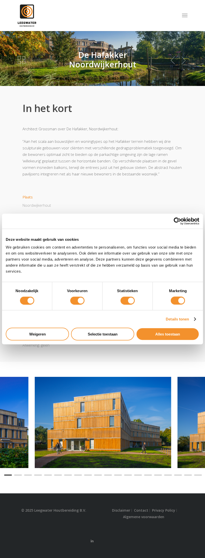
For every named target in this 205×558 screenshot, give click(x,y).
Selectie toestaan (103, 334)
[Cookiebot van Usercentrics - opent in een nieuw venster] (177, 221)
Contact (141, 510)
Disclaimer (121, 510)
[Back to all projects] (22, 60)
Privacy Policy (163, 510)
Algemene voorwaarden (143, 516)
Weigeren (37, 334)
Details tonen (177, 319)
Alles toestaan (167, 334)
